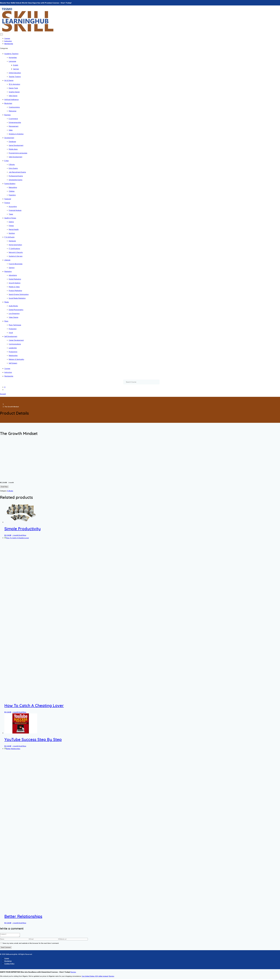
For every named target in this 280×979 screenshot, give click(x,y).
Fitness (11, 226)
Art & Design (8, 80)
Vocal (11, 333)
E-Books (12, 164)
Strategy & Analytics (16, 134)
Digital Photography (16, 310)
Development (9, 138)
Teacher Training (15, 77)
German (16, 69)
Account (3, 394)
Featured (7, 199)
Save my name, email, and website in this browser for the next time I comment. (31, 943)
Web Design (13, 96)
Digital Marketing (15, 279)
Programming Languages (18, 153)
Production (13, 329)
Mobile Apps (13, 149)
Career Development (16, 340)
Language (12, 61)
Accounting (13, 207)
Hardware (12, 241)
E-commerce (13, 119)
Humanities (13, 58)
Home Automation (15, 245)
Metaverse (12, 111)
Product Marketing (15, 291)
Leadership (13, 348)
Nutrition (12, 233)
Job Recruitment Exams (17, 172)
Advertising (13, 275)
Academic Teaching (11, 54)
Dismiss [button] (73, 972)
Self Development (10, 336)
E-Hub (6, 161)
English (15, 65)
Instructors (8, 41)
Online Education (15, 73)
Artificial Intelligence (11, 100)
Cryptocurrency (14, 107)
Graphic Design (14, 92)
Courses (7, 38)
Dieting (11, 222)
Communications (15, 344)
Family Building (9, 184)
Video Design (13, 317)
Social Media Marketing (17, 298)
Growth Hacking (14, 283)
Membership (8, 44)
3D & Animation (14, 84)
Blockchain (8, 103)
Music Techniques (15, 325)
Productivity (13, 352)
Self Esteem (13, 363)
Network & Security (16, 252)
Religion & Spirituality (16, 359)
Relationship (13, 356)
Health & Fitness (10, 218)
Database (12, 142)
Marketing (8, 271)
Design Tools (13, 88)
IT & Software (9, 237)
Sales (11, 130)
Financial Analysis (15, 210)
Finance (7, 203)
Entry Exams (13, 168)
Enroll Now (4, 487)
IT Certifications (14, 249)
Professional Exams (16, 176)
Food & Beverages (15, 264)
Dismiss (111, 976)
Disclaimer (8, 961)
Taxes (11, 214)
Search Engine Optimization (19, 294)
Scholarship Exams (15, 180)
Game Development (16, 145)
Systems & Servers (15, 256)
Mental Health (14, 229)
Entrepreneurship (15, 122)
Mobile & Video (14, 287)
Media (6, 302)
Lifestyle (7, 260)
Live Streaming (14, 314)
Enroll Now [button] (22, 535)
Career (6, 958)
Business (7, 115)
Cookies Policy (9, 964)
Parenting (12, 195)
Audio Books (13, 306)
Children (12, 191)
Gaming (11, 268)
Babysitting (13, 187)
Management (13, 126)
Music (6, 321)
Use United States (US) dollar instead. (95, 976)
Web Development (15, 157)
